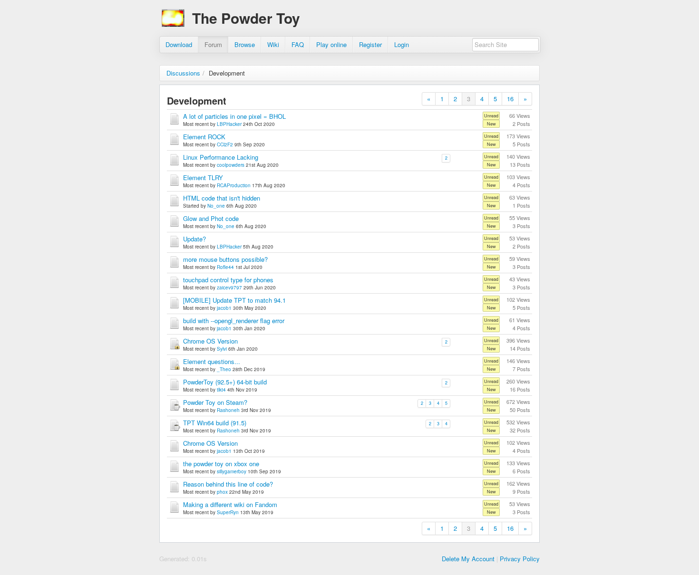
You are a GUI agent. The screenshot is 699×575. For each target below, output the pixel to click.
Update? (194, 238)
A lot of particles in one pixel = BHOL (234, 116)
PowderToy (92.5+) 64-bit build (225, 381)
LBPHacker (229, 124)
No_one (216, 205)
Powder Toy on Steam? (215, 402)
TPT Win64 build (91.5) (214, 422)
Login (401, 44)
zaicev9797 (229, 287)
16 (510, 98)
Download (178, 44)
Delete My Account (468, 558)
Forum (213, 44)
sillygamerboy (231, 471)
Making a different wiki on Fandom (230, 504)
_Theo (224, 369)
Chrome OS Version (210, 340)
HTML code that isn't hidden (221, 197)
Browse (244, 44)
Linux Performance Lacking (220, 157)
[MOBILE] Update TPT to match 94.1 (234, 300)
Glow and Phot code (211, 218)
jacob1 (224, 308)
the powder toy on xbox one (221, 463)
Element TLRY (203, 177)
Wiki (273, 44)
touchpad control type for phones (228, 279)
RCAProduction (234, 185)
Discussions (183, 72)
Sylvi (222, 348)
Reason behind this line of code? (228, 484)
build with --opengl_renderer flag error (233, 320)
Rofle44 (225, 267)
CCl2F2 (225, 144)
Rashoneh (228, 410)
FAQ (297, 44)
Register (370, 44)
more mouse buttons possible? (225, 259)
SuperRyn (228, 512)
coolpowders (230, 165)
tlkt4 (221, 389)
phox (222, 492)
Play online (331, 44)
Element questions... (211, 361)
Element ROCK (204, 136)
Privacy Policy (520, 558)
